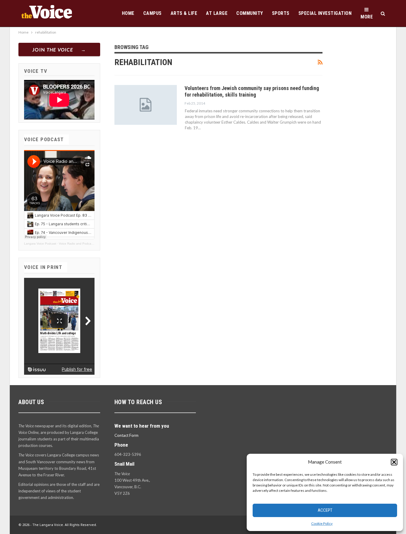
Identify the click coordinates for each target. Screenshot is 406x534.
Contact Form (126, 435)
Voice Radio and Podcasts (77, 243)
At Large (216, 13)
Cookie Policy (322, 523)
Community (249, 13)
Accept (325, 510)
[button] (394, 462)
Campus (152, 13)
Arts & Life (184, 13)
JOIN (52, 49)
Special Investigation (325, 13)
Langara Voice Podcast (40, 243)
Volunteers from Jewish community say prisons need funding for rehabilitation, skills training (252, 91)
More (367, 17)
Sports (280, 13)
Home (128, 13)
